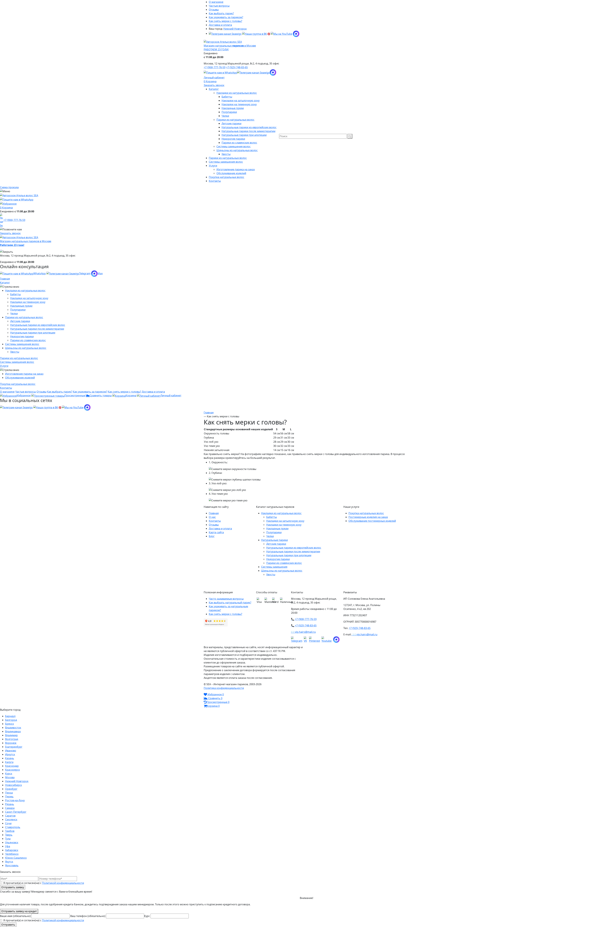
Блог (212, 536)
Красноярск (12, 769)
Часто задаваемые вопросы (226, 598)
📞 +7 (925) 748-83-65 (304, 625)
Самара (10, 808)
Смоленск (11, 819)
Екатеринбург (13, 746)
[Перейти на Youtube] (327, 639)
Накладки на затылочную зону (29, 298)
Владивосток (13, 727)
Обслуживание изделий (20, 377)
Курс (147, 916)
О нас (212, 517)
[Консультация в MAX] (273, 72)
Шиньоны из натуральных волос (25, 348)
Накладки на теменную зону (27, 302)
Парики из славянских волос (28, 340)
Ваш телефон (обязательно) (88, 916)
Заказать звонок (214, 85)
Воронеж (10, 743)
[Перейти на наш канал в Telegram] (225, 33)
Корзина (211, 81)
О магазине (216, 2)
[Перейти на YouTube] (281, 33)
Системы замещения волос (22, 344)
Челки (14, 313)
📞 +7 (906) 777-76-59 (304, 619)
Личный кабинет (214, 77)
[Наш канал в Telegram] (297, 639)
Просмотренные (74, 395)
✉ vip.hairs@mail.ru (303, 632)
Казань (9, 758)
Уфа (7, 846)
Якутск (9, 861)
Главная (5, 278)
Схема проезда (9, 187)
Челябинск (12, 854)
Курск (8, 773)
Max (100, 273)
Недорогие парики (22, 336)
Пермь (9, 796)
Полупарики (18, 309)
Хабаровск (11, 850)
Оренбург (11, 789)
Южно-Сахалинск (16, 858)
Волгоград (11, 739)
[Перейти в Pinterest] (269, 33)
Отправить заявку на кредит (19, 911)
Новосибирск (13, 785)
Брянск (9, 724)
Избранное (24, 395)
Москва (10, 777)
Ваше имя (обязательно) (15, 916)
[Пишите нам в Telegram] (253, 72)
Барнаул (10, 716)
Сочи (8, 823)
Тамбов (9, 831)
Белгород (11, 720)
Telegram (85, 273)
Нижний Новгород (234, 28)
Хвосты (14, 352)
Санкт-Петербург (15, 812)
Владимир (11, 735)
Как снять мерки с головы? (225, 21)
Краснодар (12, 766)
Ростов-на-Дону (15, 800)
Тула (8, 838)
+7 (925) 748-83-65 (237, 67)
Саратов (10, 815)
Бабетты (15, 294)
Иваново (10, 750)
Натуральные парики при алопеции (32, 332)
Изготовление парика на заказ (24, 374)
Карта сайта (216, 532)
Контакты (215, 521)
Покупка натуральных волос (366, 513)
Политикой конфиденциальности (63, 883)
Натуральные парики (274, 540)
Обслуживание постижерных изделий (372, 521)
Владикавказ (13, 731)
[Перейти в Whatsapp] (220, 72)
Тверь (8, 835)
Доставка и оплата (220, 25)
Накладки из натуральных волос (25, 290)
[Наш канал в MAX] (296, 33)
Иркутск (10, 754)
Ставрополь (12, 827)
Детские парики (20, 321)
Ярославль (12, 865)
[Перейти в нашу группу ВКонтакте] (254, 33)
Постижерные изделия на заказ (368, 517)
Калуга (9, 762)
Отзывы (214, 9)
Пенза (9, 792)
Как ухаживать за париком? (226, 17)
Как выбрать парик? (221, 13)
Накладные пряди (21, 306)
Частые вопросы (219, 5)
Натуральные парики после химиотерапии (37, 329)
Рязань (9, 804)
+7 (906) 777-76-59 (214, 67)
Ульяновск (11, 842)
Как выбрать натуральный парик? (230, 602)
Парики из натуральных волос (24, 317)
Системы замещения (274, 567)
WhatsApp (39, 273)
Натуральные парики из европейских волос (37, 325)
